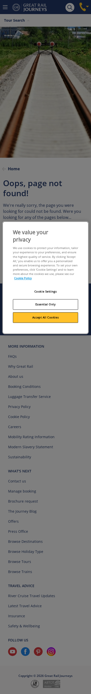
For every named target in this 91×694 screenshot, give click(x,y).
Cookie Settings (45, 291)
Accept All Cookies (45, 317)
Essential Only (45, 304)
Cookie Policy (23, 278)
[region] (45, 277)
